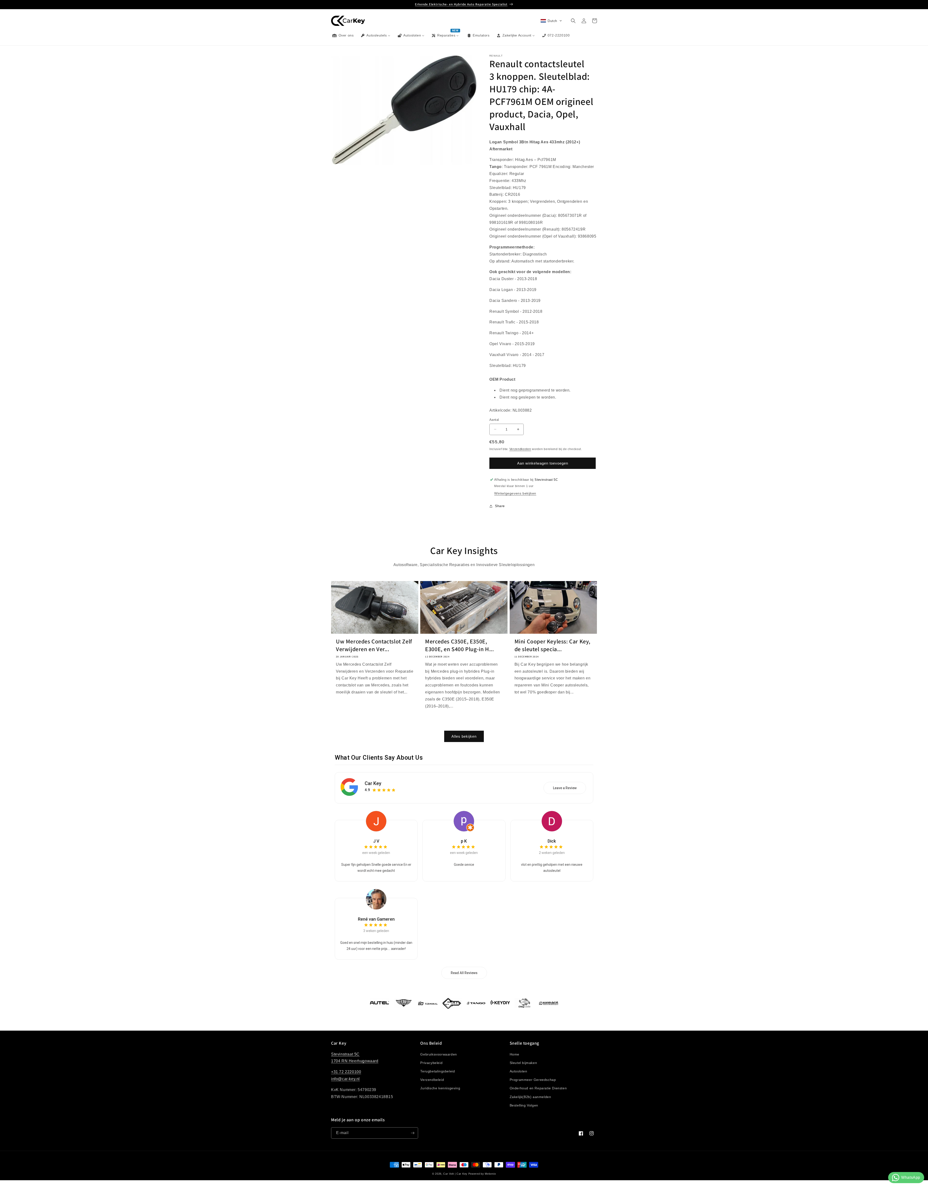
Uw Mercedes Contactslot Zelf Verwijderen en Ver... (374, 645)
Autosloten (518, 1071)
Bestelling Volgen (524, 1105)
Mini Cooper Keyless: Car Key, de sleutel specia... (552, 645)
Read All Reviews (464, 973)
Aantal (494, 420)
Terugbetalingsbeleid (437, 1071)
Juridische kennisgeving (440, 1088)
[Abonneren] (412, 1133)
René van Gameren (376, 919)
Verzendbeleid (432, 1080)
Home (514, 1054)
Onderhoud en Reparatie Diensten (538, 1088)
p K (464, 841)
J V (376, 841)
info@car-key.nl (345, 1079)
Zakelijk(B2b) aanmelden (530, 1097)
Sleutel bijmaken (523, 1063)
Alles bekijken (464, 736)
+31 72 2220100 (346, 1072)
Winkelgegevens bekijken (515, 493)
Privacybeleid (431, 1063)
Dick (552, 841)
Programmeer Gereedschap (533, 1080)
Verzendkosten (520, 449)
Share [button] (500, 506)
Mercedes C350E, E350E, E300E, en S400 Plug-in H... (459, 645)
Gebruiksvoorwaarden (438, 1054)
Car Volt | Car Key (455, 1173)
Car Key (373, 783)
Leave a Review (565, 788)
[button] (551, 21)
